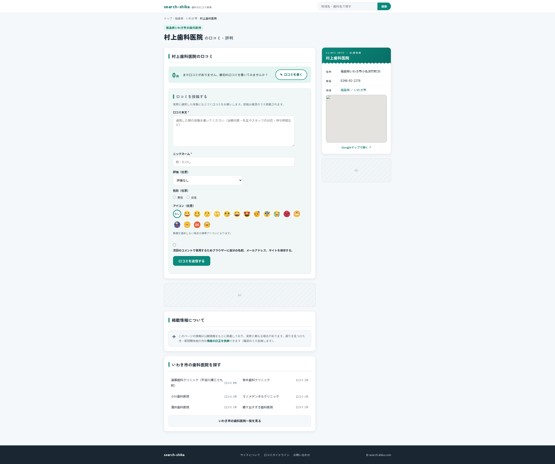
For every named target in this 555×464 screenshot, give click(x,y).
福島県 (179, 18)
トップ (168, 18)
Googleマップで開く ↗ (356, 147)
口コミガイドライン (276, 455)
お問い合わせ (301, 455)
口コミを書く (291, 74)
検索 (384, 6)
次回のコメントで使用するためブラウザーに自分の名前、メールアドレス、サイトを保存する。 (233, 250)
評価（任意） (181, 172)
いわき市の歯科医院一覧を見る (240, 421)
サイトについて (250, 455)
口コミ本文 (181, 112)
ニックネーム (182, 154)
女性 (193, 197)
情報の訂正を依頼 (218, 341)
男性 (180, 197)
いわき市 (191, 18)
